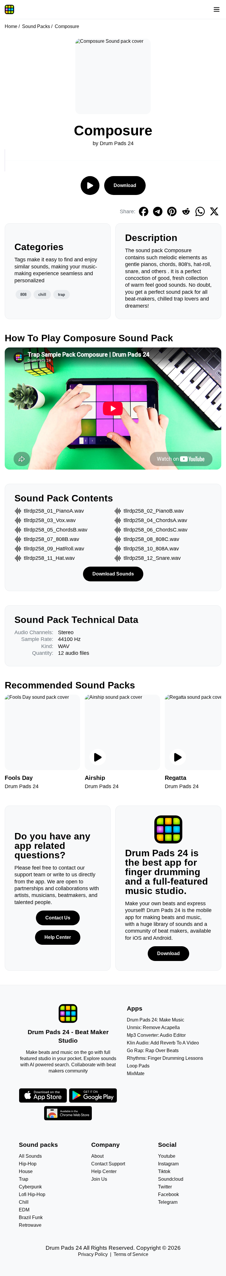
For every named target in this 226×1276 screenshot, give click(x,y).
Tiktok (164, 1171)
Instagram (168, 1163)
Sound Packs (36, 26)
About (97, 1156)
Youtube (166, 1156)
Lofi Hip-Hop (32, 1194)
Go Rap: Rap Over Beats (153, 1050)
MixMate (135, 1073)
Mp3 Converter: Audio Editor (156, 1035)
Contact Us (57, 917)
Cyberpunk (30, 1186)
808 (23, 294)
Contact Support (108, 1163)
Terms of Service (131, 1254)
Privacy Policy (93, 1254)
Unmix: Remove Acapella (153, 1027)
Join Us (99, 1179)
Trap (23, 1179)
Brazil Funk (31, 1217)
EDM (24, 1209)
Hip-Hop (27, 1163)
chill (42, 294)
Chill (24, 1202)
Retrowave (30, 1225)
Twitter (165, 1186)
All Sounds (30, 1156)
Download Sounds (113, 573)
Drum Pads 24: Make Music (155, 1019)
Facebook (168, 1194)
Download (125, 185)
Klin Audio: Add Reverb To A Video (163, 1042)
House (26, 1171)
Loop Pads (138, 1065)
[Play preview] (97, 757)
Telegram (167, 1202)
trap (61, 294)
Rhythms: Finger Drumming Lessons (165, 1058)
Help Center (57, 937)
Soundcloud (170, 1179)
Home (11, 26)
